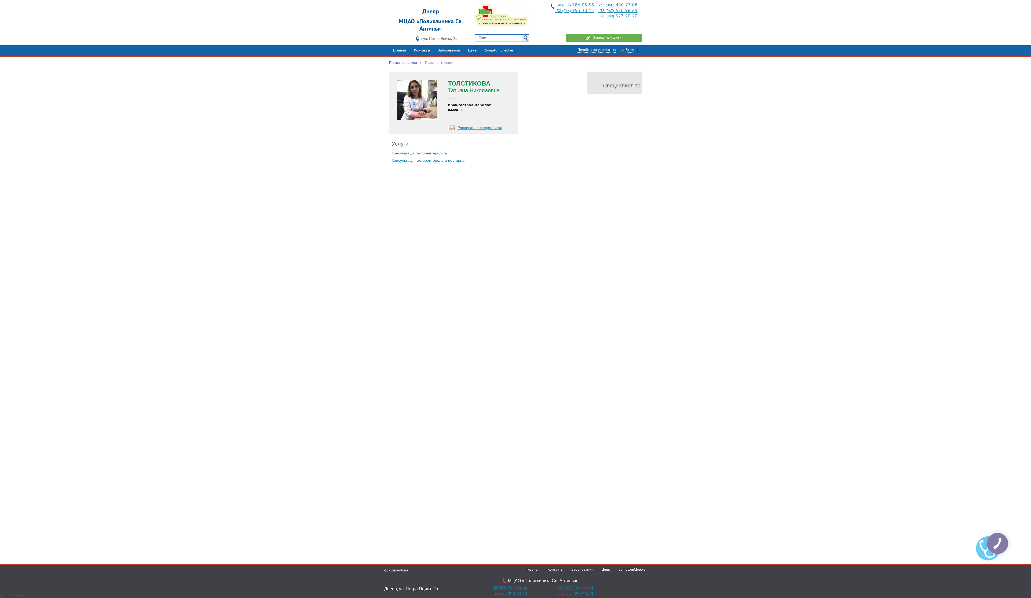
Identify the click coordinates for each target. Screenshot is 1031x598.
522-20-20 (617, 16)
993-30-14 (574, 11)
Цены (472, 50)
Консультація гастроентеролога (419, 153)
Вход (630, 50)
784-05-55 (574, 5)
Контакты (422, 50)
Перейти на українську (597, 50)
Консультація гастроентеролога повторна (428, 160)
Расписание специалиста (480, 127)
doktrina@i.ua (396, 570)
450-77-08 (617, 5)
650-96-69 (617, 11)
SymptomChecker (499, 50)
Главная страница (403, 63)
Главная (399, 50)
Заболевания (449, 50)
